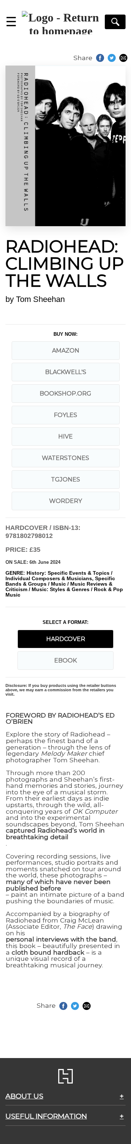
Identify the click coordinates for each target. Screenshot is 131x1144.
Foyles (65, 415)
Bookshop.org (65, 393)
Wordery (65, 501)
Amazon (65, 350)
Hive (65, 436)
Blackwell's (65, 372)
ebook (65, 660)
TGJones (65, 479)
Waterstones (65, 458)
